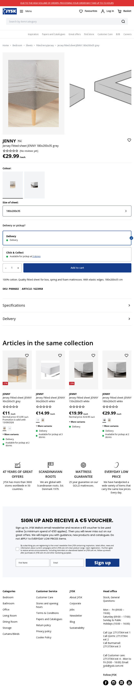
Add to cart (77, 267)
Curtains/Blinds (11, 633)
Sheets (29, 45)
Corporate (75, 603)
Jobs (72, 609)
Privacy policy (43, 631)
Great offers (75, 34)
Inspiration (33, 34)
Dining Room (10, 621)
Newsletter (76, 615)
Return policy (43, 625)
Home (6, 45)
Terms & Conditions (47, 613)
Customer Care (105, 34)
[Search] (123, 21)
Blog (72, 621)
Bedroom (17, 45)
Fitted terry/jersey (45, 45)
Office (6, 609)
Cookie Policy (43, 637)
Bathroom (8, 603)
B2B (118, 34)
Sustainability (77, 627)
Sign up (102, 563)
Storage (7, 627)
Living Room (10, 615)
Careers (127, 34)
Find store (89, 34)
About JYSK (76, 597)
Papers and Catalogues (53, 34)
